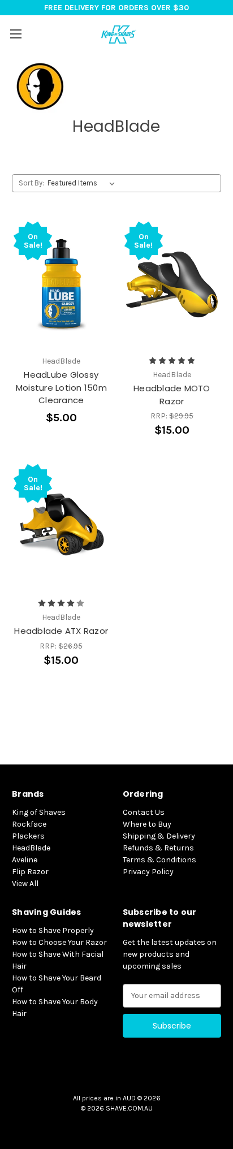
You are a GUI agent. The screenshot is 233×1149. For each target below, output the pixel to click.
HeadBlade (31, 848)
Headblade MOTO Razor (171, 394)
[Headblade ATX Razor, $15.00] (61, 527)
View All (25, 883)
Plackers (28, 836)
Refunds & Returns (158, 848)
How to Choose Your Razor (59, 942)
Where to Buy (147, 824)
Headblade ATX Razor (61, 631)
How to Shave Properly (53, 930)
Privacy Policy (148, 871)
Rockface (29, 824)
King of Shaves (39, 812)
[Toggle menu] (15, 33)
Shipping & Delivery (159, 836)
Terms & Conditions (159, 860)
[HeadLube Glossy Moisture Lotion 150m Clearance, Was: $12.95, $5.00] (61, 284)
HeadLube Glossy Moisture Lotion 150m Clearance (61, 387)
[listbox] (83, 183)
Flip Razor (30, 871)
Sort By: (31, 183)
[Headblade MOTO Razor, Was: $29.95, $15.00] (172, 284)
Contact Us (144, 812)
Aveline (24, 860)
